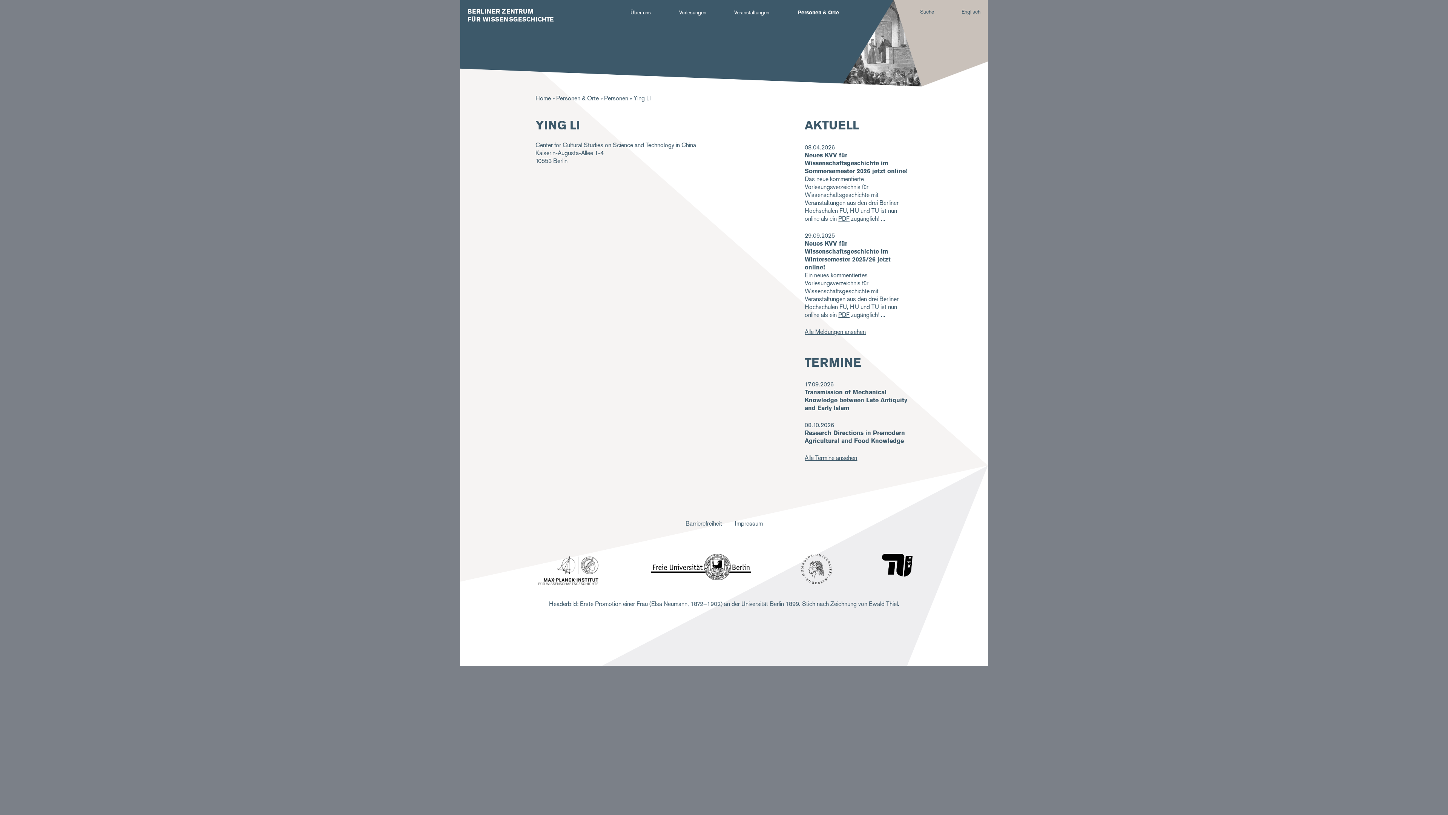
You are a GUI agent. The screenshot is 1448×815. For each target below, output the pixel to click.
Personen (616, 98)
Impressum (749, 523)
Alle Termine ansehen (831, 458)
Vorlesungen (692, 12)
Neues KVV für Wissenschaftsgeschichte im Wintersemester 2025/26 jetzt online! (848, 255)
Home (543, 98)
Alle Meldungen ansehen (835, 332)
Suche (927, 11)
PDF (844, 219)
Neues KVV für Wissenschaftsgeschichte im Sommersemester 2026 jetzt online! (856, 163)
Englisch (971, 11)
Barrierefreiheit (704, 523)
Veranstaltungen (751, 12)
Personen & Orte (818, 12)
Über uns (640, 12)
